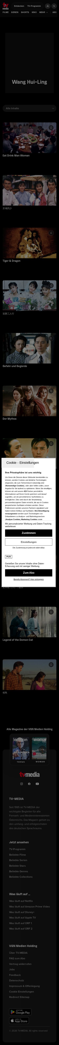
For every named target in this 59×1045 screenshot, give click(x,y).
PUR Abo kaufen (28, 572)
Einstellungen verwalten (28, 542)
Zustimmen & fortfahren (28, 533)
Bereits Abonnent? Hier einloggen (29, 579)
